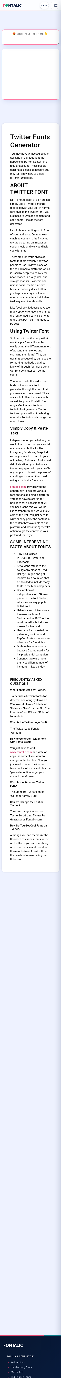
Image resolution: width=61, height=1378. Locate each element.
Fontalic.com (18, 486)
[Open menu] (54, 5)
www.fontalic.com (21, 752)
